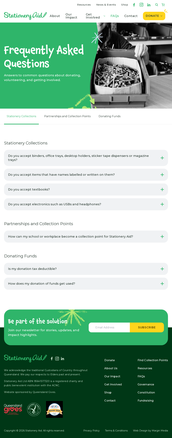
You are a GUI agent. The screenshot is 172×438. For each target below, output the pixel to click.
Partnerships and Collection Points (67, 116)
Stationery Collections (21, 116)
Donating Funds (109, 116)
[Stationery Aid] (25, 16)
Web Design (140, 430)
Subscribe (147, 327)
